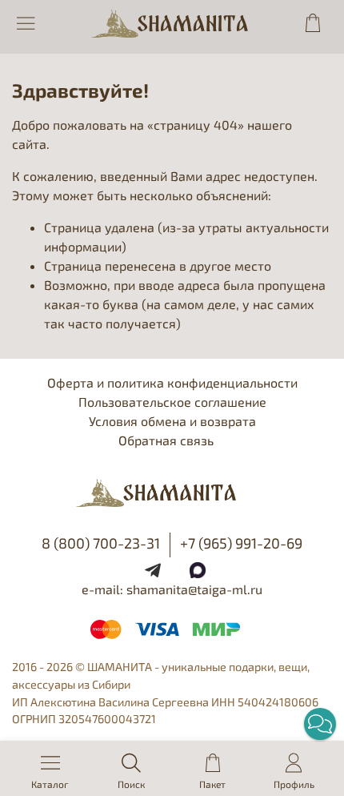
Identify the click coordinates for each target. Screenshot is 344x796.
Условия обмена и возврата (172, 420)
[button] (320, 724)
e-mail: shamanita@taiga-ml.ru (172, 589)
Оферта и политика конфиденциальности (172, 382)
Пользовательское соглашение (172, 401)
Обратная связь (166, 440)
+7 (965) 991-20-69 (241, 543)
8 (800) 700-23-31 (101, 543)
